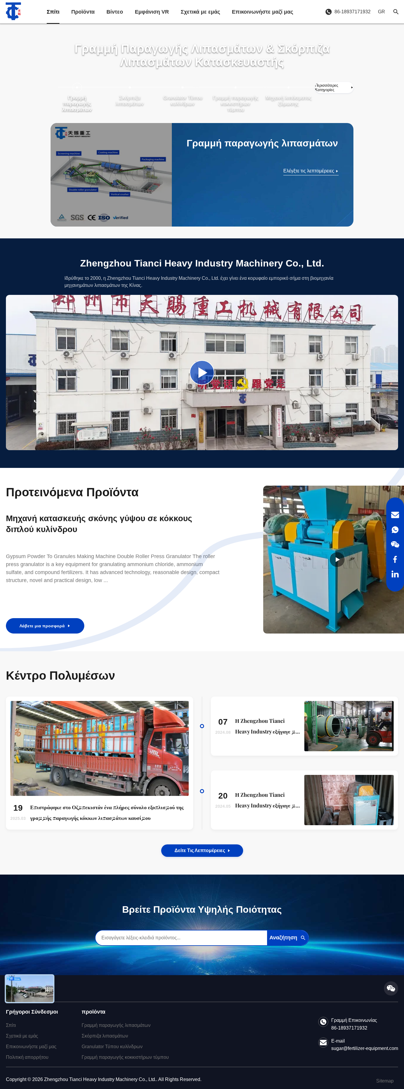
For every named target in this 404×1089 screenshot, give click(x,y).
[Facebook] (395, 559)
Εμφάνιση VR (152, 12)
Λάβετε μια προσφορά (42, 625)
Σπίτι (53, 12)
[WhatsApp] (395, 530)
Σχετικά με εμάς (200, 12)
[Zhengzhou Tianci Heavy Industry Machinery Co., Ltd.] (13, 11)
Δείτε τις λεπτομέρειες (199, 850)
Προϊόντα (83, 12)
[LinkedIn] (395, 574)
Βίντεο (114, 12)
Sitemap (385, 1080)
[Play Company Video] (202, 372)
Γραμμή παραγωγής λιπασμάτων (116, 1025)
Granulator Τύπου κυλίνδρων (112, 1046)
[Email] (395, 515)
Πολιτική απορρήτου (27, 1057)
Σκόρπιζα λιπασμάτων (105, 1035)
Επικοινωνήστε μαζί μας (262, 12)
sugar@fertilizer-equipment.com (364, 1048)
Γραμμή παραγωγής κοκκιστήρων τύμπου (125, 1057)
